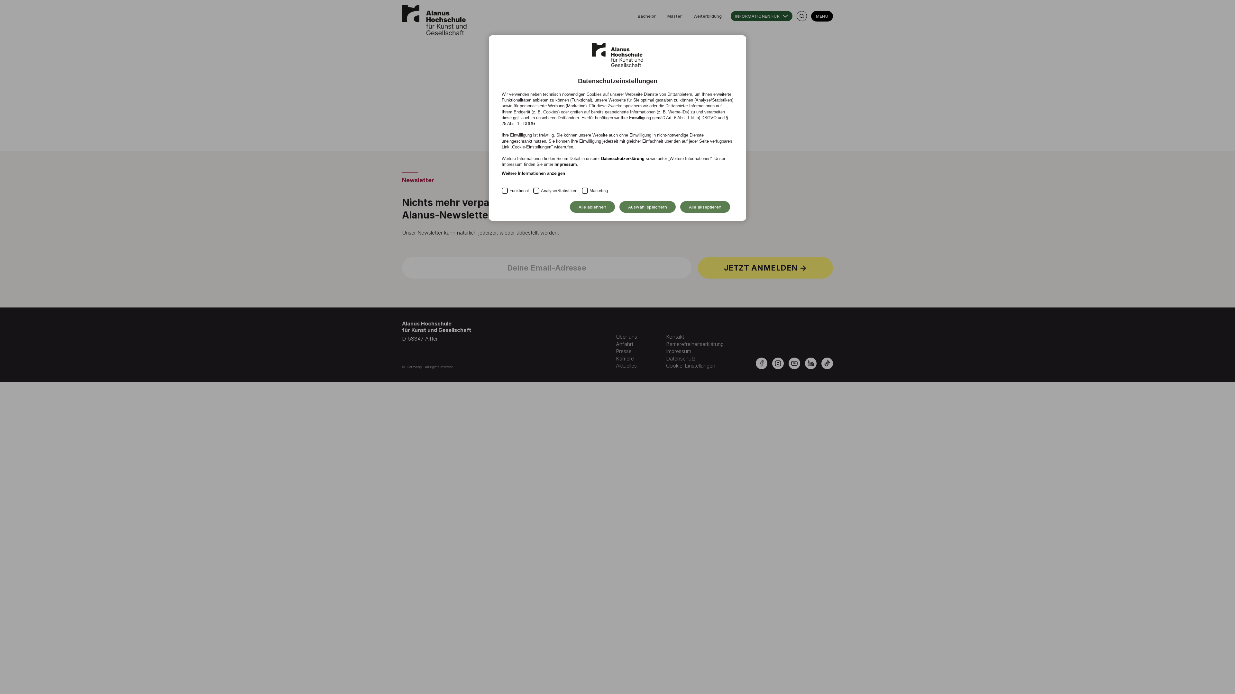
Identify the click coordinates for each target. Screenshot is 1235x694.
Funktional (519, 190)
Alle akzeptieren (705, 206)
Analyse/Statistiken (559, 190)
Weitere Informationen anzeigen (533, 173)
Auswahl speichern (647, 206)
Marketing (599, 190)
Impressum (565, 164)
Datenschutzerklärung (623, 158)
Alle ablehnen (592, 206)
